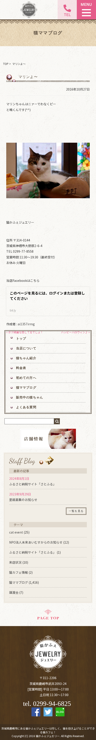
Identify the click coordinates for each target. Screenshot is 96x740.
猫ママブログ (26, 387)
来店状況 (15, 562)
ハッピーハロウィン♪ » (75, 332)
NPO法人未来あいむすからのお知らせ (36, 542)
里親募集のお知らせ (23, 499)
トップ (21, 338)
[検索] (57, 421)
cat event (16, 532)
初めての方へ (26, 377)
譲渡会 (14, 592)
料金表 (21, 368)
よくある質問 (26, 407)
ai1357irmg (26, 324)
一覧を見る (76, 511)
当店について (26, 348)
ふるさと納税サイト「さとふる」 (32, 484)
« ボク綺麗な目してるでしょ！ (24, 332)
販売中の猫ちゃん (29, 397)
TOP (5, 64)
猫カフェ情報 (18, 572)
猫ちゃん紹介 (26, 358)
